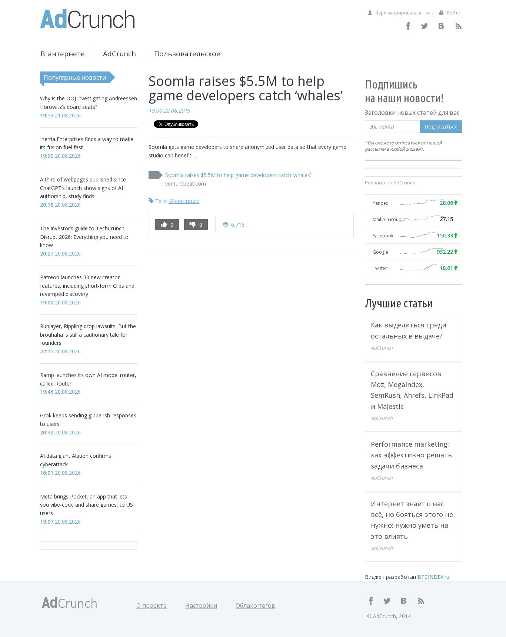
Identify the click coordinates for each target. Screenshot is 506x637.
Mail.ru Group (387, 219)
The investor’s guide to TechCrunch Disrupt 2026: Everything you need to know (84, 237)
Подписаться (441, 126)
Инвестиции (184, 200)
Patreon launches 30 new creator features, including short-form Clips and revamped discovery (87, 286)
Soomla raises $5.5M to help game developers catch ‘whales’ (238, 175)
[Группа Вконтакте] (442, 26)
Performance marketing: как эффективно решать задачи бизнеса (411, 455)
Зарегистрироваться (397, 13)
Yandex (380, 203)
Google (380, 252)
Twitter (380, 268)
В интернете (62, 54)
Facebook (383, 236)
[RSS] (458, 26)
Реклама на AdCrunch (390, 182)
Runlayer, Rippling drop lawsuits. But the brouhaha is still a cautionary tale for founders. (88, 335)
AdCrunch (119, 54)
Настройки (201, 605)
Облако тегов (255, 605)
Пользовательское (187, 54)
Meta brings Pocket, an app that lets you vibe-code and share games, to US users (86, 505)
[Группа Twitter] (425, 26)
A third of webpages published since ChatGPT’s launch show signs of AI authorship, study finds (83, 188)
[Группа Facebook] (408, 26)
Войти (453, 13)
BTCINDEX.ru (433, 576)
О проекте (151, 605)
